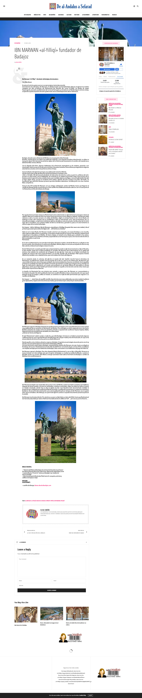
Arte (44, 15)
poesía (110, 105)
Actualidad (27, 15)
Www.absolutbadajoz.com (42, 485)
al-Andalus (28, 500)
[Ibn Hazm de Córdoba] (25, 614)
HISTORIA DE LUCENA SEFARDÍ (115, 139)
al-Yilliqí (33, 500)
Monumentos (105, 15)
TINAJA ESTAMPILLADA (114, 129)
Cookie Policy (82, 695)
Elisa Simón (18, 62)
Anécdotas (37, 15)
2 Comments (22, 542)
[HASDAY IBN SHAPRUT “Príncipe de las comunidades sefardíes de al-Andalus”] (104, 151)
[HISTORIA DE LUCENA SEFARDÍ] (104, 139)
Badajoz (38, 500)
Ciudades (61, 15)
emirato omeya (50, 500)
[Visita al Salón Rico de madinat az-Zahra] (77, 613)
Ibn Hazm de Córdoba (20, 625)
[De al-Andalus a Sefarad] (71, 6)
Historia (76, 15)
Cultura (69, 15)
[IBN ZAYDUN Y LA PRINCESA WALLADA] (104, 108)
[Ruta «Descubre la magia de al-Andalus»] (51, 613)
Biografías (52, 15)
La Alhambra (85, 15)
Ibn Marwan (57, 500)
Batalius (43, 500)
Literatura (95, 15)
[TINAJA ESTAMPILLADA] (104, 129)
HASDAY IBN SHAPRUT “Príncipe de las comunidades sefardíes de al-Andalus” (116, 151)
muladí (63, 500)
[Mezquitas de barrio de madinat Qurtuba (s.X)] (104, 119)
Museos (114, 15)
